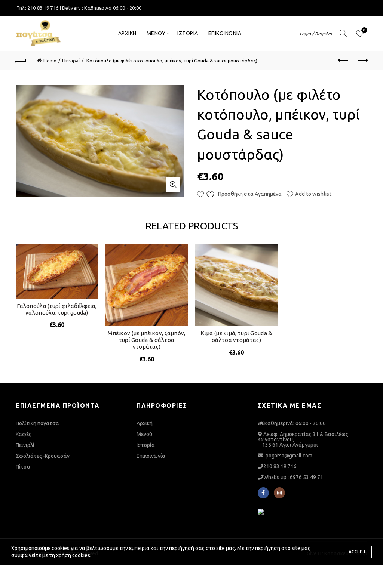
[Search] (343, 33)
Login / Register (316, 33)
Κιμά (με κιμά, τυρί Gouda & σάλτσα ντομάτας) (236, 336)
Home (49, 60)
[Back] (21, 60)
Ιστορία (146, 445)
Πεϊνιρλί (71, 60)
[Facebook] (263, 492)
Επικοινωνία (151, 456)
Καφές (23, 434)
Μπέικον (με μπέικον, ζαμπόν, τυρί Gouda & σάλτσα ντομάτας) (146, 340)
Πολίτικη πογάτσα (37, 423)
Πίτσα (23, 467)
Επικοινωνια (225, 33)
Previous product (343, 60)
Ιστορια (187, 33)
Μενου (156, 33)
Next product (362, 60)
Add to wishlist (313, 194)
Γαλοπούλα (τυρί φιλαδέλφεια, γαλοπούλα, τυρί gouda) (56, 309)
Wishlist (364, 30)
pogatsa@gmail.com (289, 456)
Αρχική (145, 423)
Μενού (144, 434)
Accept (357, 551)
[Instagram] (279, 492)
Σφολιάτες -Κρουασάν (43, 456)
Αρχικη (127, 33)
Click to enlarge (173, 184)
